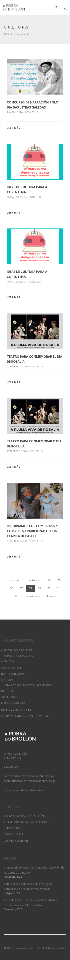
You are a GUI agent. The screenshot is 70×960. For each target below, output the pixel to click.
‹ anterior (33, 580)
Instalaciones (12, 685)
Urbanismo (9, 697)
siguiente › (33, 596)
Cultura (7, 680)
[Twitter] (28, 943)
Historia (8, 655)
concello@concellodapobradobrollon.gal (29, 776)
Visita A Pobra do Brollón (24, 816)
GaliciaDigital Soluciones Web (50, 947)
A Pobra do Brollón (16, 650)
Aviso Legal (11, 790)
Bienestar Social (13, 674)
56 (11, 588)
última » (51, 596)
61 (58, 588)
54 (49, 580)
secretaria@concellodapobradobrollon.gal (30, 781)
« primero (15, 580)
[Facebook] (42, 943)
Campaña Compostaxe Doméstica (25, 716)
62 (16, 596)
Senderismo (13, 828)
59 (39, 588)
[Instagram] (35, 943)
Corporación (11, 667)
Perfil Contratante (16, 709)
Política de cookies (32, 790)
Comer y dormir (16, 840)
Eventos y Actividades (37, 685)
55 (59, 580)
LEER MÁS (13, 128)
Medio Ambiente (13, 703)
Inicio (8, 33)
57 (21, 588)
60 (49, 588)
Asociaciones (24, 655)
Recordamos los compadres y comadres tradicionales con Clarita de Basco (32, 531)
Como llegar (13, 834)
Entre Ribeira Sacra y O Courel (27, 822)
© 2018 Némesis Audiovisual (18, 947)
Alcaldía (7, 661)
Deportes (8, 691)
